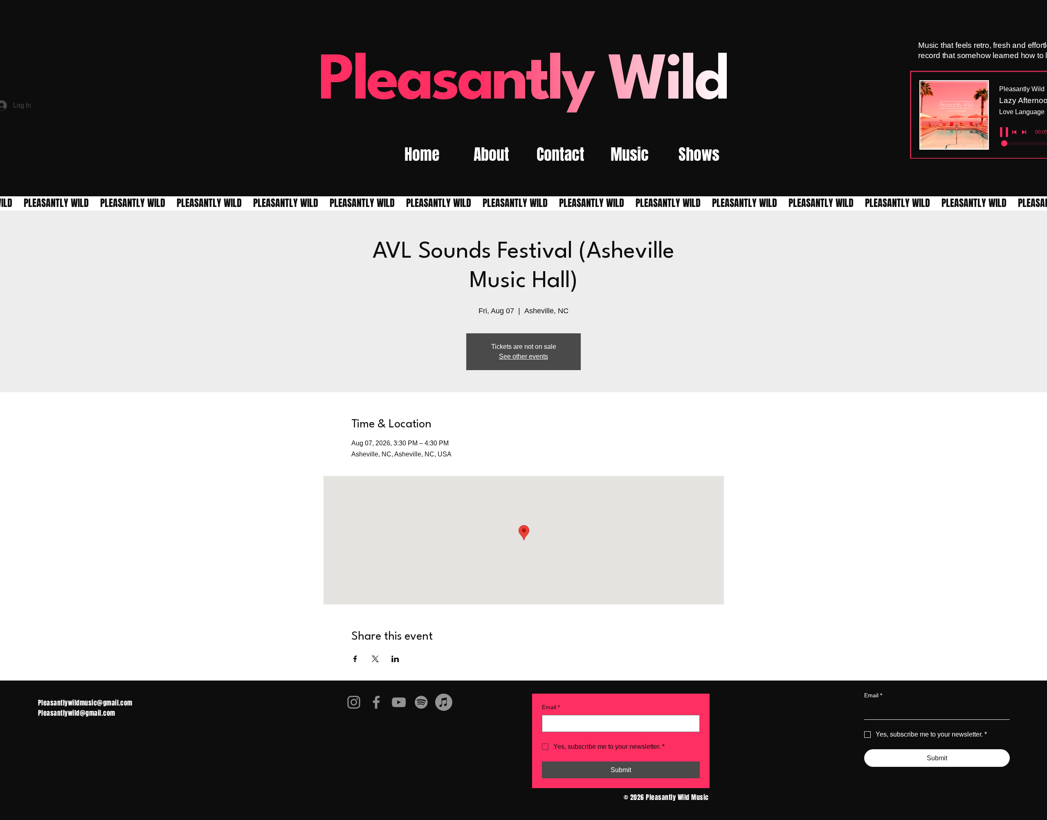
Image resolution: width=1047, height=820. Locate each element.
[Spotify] (421, 702)
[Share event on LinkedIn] (395, 659)
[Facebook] (376, 702)
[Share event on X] (375, 659)
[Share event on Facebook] (355, 659)
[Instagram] (353, 702)
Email (551, 707)
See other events (523, 356)
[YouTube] (398, 702)
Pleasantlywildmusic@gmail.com (85, 703)
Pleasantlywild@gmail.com (76, 713)
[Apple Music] (443, 702)
